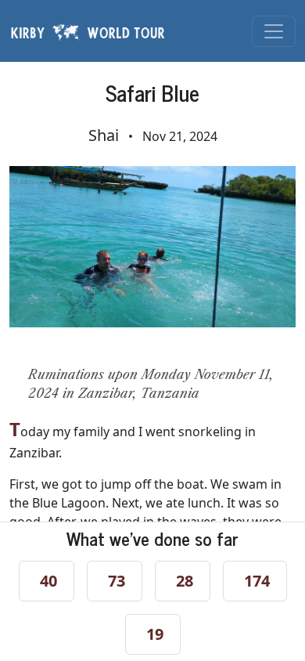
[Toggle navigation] (274, 31)
